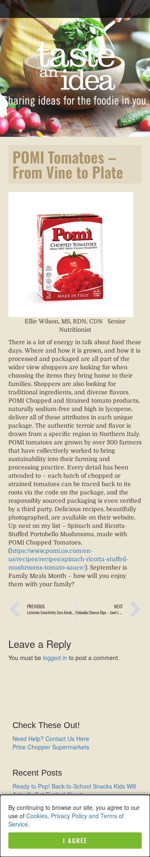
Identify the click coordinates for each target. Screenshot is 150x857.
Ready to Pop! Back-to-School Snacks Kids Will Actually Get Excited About (74, 790)
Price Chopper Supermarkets (50, 747)
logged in (55, 657)
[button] (75, 7)
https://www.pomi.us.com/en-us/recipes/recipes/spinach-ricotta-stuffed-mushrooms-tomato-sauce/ (68, 559)
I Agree (75, 840)
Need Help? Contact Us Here (50, 738)
